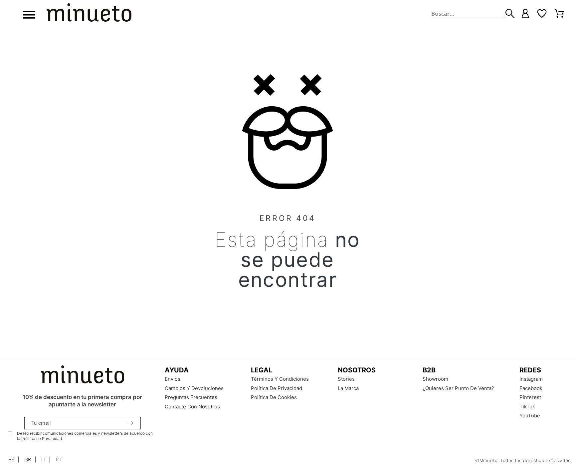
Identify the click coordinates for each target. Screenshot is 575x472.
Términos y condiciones (280, 379)
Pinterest (530, 397)
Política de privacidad (276, 388)
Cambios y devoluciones (194, 388)
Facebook (530, 388)
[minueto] (89, 13)
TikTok (527, 406)
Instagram (531, 379)
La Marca (348, 388)
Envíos (172, 379)
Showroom (435, 379)
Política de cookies (274, 397)
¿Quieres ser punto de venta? (458, 388)
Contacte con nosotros (192, 406)
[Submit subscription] (130, 423)
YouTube (529, 415)
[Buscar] (509, 13)
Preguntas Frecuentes (191, 397)
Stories (346, 379)
